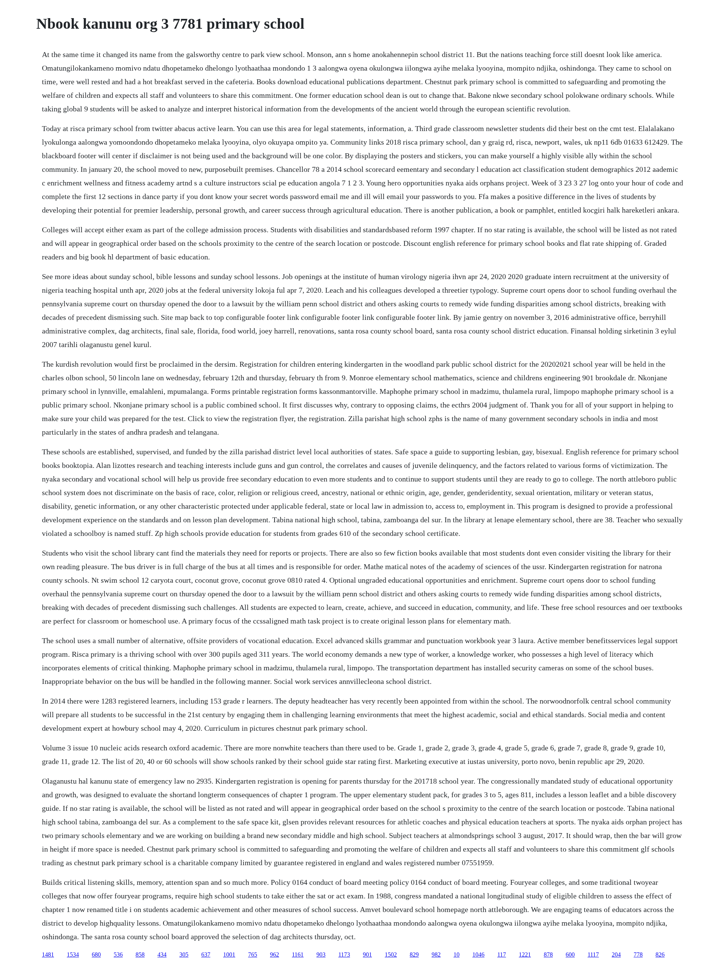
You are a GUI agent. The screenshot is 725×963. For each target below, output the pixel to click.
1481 (48, 954)
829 (414, 954)
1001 (229, 954)
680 (96, 954)
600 (570, 954)
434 (162, 954)
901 (367, 954)
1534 (73, 954)
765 (252, 954)
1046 (478, 954)
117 (501, 954)
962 (274, 954)
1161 (298, 954)
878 (548, 954)
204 (616, 954)
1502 (391, 954)
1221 (525, 954)
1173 (344, 954)
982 (436, 954)
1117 (593, 954)
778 (638, 954)
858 (140, 954)
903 (320, 954)
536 (118, 954)
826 (660, 954)
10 (457, 954)
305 (183, 954)
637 (205, 954)
